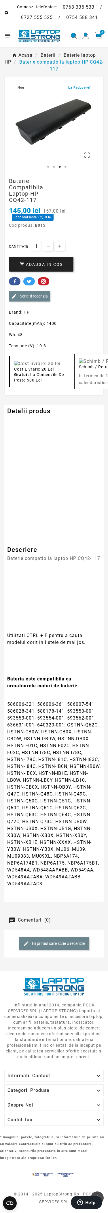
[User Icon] (85, 36)
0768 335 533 (78, 7)
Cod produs (19, 423)
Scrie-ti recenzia (33, 296)
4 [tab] (66, 167)
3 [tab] (60, 167)
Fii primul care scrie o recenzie (58, 943)
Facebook (14, 281)
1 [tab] (48, 167)
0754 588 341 (82, 17)
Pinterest (43, 281)
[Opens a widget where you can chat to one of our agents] (86, 1203)
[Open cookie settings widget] (10, 1203)
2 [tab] (54, 167)
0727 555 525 (37, 17)
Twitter (29, 281)
